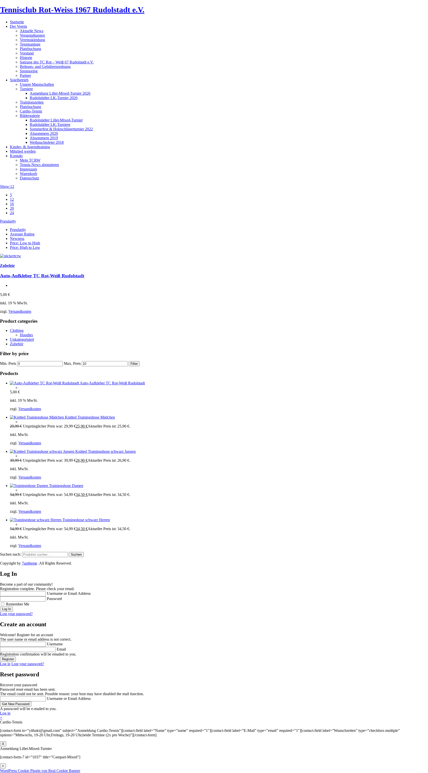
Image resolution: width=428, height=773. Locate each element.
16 (12, 204)
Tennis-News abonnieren (39, 165)
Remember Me (17, 604)
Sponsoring (29, 71)
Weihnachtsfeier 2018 (47, 142)
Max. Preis (72, 363)
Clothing (17, 330)
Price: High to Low (25, 247)
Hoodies (26, 335)
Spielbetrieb (19, 80)
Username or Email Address (69, 593)
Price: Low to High (25, 243)
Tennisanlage (30, 44)
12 (12, 199)
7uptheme (29, 563)
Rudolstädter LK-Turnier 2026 (54, 98)
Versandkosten (19, 311)
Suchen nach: (10, 554)
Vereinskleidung (32, 40)
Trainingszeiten (32, 102)
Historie (26, 58)
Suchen (76, 554)
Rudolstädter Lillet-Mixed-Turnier (56, 120)
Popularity (18, 230)
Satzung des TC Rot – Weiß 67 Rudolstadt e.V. (57, 62)
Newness (17, 238)
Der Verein (18, 26)
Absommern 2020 (44, 133)
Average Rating (22, 234)
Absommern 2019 (44, 138)
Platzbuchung (30, 49)
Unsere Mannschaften (37, 84)
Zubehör (7, 265)
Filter (134, 364)
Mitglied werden (23, 151)
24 (12, 213)
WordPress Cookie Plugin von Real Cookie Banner (40, 771)
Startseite (17, 22)
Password (54, 599)
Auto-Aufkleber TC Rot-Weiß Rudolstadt (42, 275)
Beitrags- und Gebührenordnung (45, 66)
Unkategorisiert (22, 339)
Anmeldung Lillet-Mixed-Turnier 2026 (60, 93)
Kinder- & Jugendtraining (30, 147)
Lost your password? (16, 614)
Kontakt (16, 156)
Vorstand (27, 53)
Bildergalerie (30, 116)
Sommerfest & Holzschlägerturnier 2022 (61, 129)
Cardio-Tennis (31, 111)
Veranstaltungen (32, 35)
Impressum (28, 169)
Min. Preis (8, 363)
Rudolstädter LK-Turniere (50, 124)
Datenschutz (29, 178)
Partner (25, 75)
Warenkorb (28, 174)
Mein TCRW (30, 160)
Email (61, 649)
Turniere (26, 89)
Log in (5, 664)
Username (55, 644)
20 (12, 208)
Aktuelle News (31, 31)
